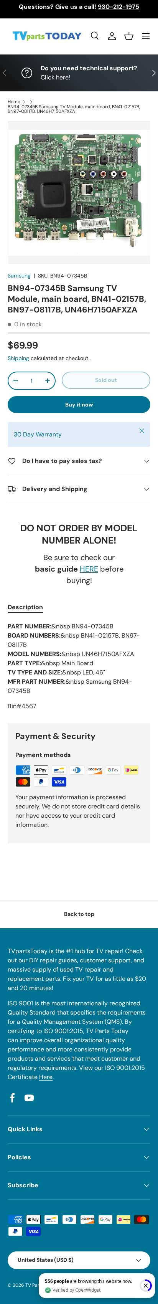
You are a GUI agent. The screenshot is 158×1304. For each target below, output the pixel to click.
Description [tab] (25, 607)
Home (14, 101)
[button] (128, 36)
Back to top (79, 914)
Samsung (19, 275)
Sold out (106, 380)
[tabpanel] (79, 666)
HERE (89, 569)
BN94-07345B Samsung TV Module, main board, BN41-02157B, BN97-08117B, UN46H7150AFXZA (74, 109)
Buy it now (79, 404)
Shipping (18, 358)
